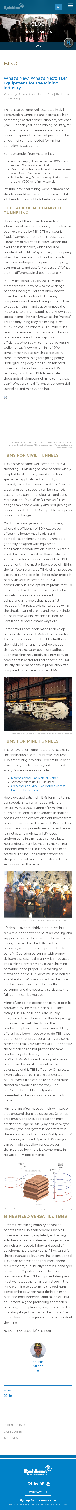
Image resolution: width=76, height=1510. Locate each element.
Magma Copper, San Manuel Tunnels (34, 778)
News (36, 46)
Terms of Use (24, 1504)
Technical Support (37, 1504)
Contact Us (38, 1492)
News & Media (38, 32)
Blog (38, 24)
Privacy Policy (13, 1504)
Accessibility (49, 1504)
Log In (58, 1504)
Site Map (64, 1504)
